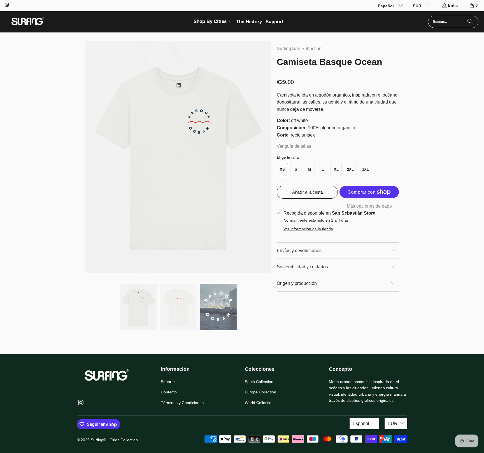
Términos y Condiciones (182, 402)
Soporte (168, 381)
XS (282, 169)
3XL (365, 169)
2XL (350, 169)
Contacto (169, 392)
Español (386, 6)
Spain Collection (259, 381)
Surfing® (99, 440)
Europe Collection (260, 392)
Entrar (454, 5)
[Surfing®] (27, 22)
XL (336, 169)
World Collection (259, 402)
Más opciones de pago (369, 206)
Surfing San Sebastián (299, 48)
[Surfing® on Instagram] (6, 5)
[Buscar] (470, 22)
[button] (213, 22)
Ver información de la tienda (308, 229)
